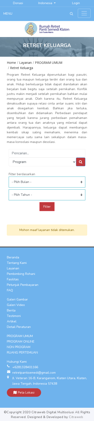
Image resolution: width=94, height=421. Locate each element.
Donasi (18, 3)
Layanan (25, 62)
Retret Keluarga (21, 68)
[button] (71, 13)
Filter (47, 206)
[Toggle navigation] (84, 13)
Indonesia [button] (45, 3)
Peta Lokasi (26, 392)
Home (11, 62)
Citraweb (76, 417)
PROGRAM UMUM (48, 62)
